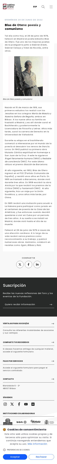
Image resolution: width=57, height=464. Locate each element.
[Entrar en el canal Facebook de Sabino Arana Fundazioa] (19, 404)
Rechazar (41, 457)
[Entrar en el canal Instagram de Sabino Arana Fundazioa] (5, 404)
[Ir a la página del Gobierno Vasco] (8, 422)
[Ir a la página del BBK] (21, 422)
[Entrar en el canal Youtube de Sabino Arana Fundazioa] (26, 404)
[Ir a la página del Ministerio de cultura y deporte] (49, 422)
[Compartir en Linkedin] (37, 264)
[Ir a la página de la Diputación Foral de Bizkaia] (35, 422)
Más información (37, 443)
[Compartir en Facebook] (28, 264)
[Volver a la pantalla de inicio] (11, 6)
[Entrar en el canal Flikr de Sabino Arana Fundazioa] (33, 404)
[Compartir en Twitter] (20, 264)
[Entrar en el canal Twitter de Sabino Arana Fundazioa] (12, 404)
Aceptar (15, 457)
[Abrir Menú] (51, 7)
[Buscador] (43, 7)
